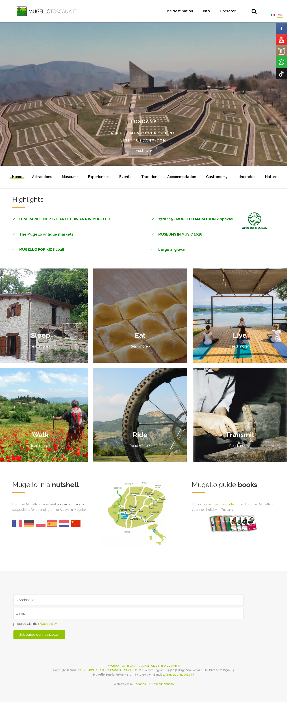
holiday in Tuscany (70, 504)
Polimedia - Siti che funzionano (154, 684)
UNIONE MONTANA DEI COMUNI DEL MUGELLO (107, 670)
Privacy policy (47, 623)
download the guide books (224, 504)
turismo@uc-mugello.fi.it (178, 674)
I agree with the (36, 623)
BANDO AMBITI (170, 665)
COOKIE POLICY (149, 665)
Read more (143, 150)
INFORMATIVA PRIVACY (122, 665)
